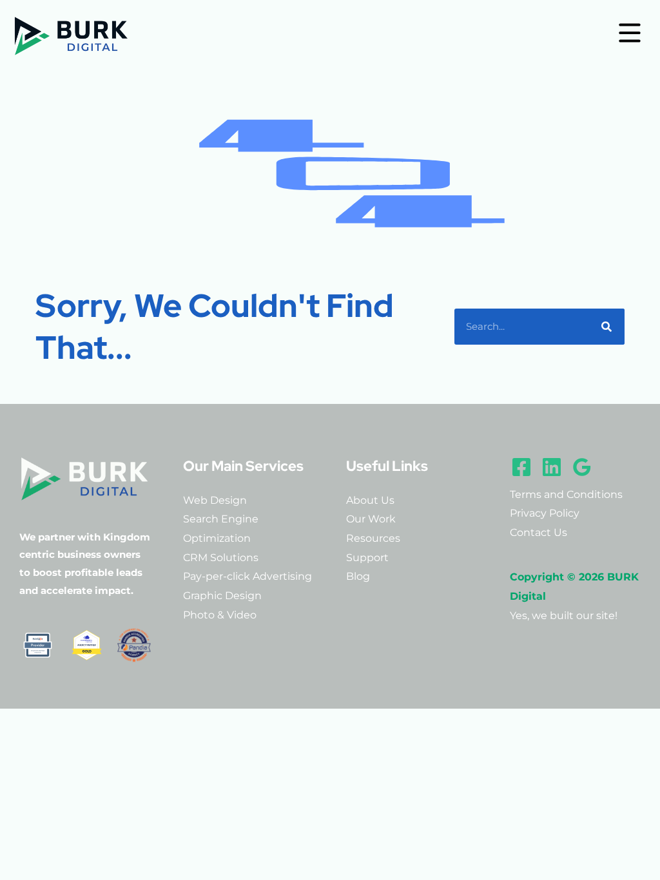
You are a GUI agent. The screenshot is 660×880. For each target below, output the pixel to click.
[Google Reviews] (582, 467)
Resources (373, 538)
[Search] (606, 327)
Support (367, 557)
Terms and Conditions (566, 494)
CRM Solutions (220, 557)
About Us (370, 500)
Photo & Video (220, 615)
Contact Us (538, 532)
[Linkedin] (551, 467)
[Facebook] (521, 467)
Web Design (215, 500)
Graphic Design (222, 595)
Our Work (371, 519)
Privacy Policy (544, 513)
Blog (358, 576)
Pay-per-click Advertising (247, 576)
